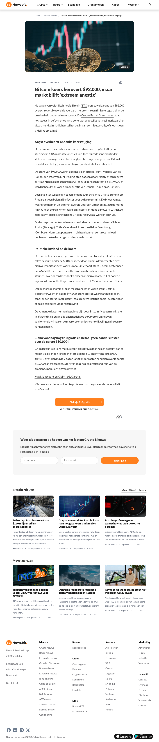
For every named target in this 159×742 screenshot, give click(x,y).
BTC (84, 105)
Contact (143, 679)
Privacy (142, 690)
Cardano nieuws (47, 684)
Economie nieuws (48, 658)
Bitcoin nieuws (46, 668)
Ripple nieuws (46, 678)
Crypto (41, 4)
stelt (78, 176)
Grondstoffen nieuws (50, 663)
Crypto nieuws (46, 647)
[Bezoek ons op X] (28, 730)
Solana (108, 678)
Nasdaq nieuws (47, 709)
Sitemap (61, 737)
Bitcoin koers (88, 149)
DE (7, 683)
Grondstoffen (96, 4)
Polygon (109, 689)
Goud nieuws (45, 715)
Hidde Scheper (18, 548)
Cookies (143, 705)
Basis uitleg (78, 685)
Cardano (109, 668)
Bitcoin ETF (78, 706)
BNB (107, 704)
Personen (77, 669)
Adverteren (144, 647)
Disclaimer (144, 695)
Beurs (56, 4)
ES (17, 683)
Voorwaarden (145, 700)
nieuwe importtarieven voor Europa (56, 265)
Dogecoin (110, 673)
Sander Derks (40, 82)
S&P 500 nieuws (47, 704)
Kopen (116, 4)
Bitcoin (124, 66)
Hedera (109, 709)
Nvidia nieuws (46, 694)
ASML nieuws (46, 689)
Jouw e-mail (70, 460)
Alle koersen (111, 647)
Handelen (77, 690)
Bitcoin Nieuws (50, 15)
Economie (74, 4)
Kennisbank (78, 679)
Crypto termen (79, 674)
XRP (107, 663)
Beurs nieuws (46, 653)
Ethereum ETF (79, 711)
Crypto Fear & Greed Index (97, 115)
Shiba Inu (110, 684)
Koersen (132, 4)
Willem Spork (18, 617)
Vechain (109, 694)
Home (37, 15)
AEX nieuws (45, 699)
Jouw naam (29, 460)
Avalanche (110, 699)
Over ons (143, 685)
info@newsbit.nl (14, 656)
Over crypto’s (79, 664)
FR (12, 683)
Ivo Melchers (63, 548)
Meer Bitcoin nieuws (133, 490)
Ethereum (110, 658)
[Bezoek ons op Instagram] (21, 730)
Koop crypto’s (79, 647)
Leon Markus (63, 614)
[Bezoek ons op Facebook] (8, 730)
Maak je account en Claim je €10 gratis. (58, 376)
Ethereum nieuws (48, 673)
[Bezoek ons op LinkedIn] (15, 730)
